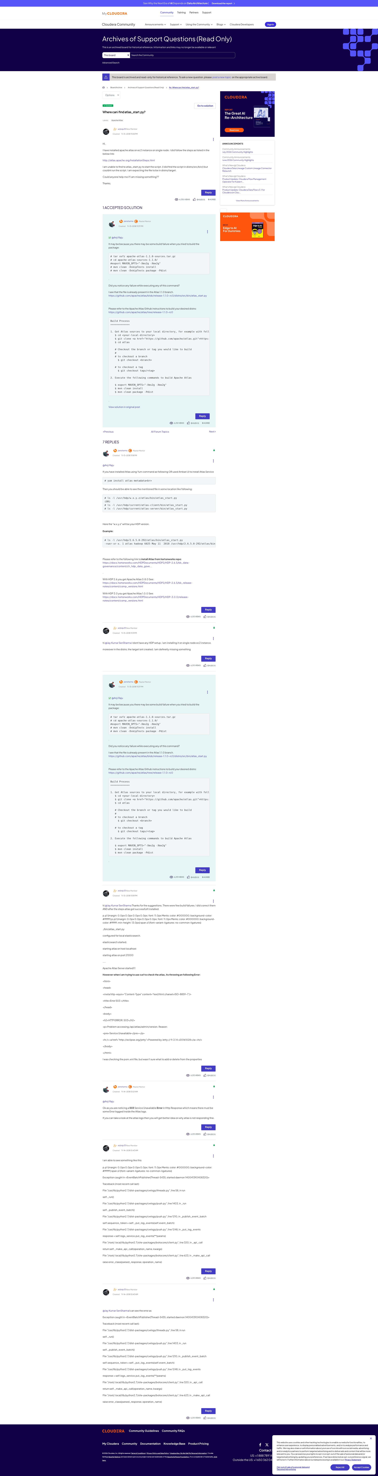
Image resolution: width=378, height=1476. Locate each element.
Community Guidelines (144, 1430)
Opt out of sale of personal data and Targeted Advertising (293, 1468)
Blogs (220, 24)
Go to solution (205, 105)
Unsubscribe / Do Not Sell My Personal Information (188, 1453)
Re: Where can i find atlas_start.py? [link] (184, 87)
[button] (212, 138)
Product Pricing (198, 1443)
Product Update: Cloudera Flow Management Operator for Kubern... (244, 180)
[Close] (371, 1438)
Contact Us (267, 1450)
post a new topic (222, 77)
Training (181, 12)
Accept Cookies (361, 1467)
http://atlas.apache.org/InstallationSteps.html (129, 160)
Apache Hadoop (114, 1457)
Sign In (270, 24)
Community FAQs (173, 1430)
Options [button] (109, 95)
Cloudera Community (118, 24)
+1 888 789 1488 (265, 1455)
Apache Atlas (117, 120)
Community (166, 12)
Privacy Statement (353, 1460)
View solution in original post (124, 406)
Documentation (150, 1443)
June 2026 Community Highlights (238, 160)
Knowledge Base (174, 1443)
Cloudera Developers (242, 24)
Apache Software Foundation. (178, 1457)
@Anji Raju (117, 237)
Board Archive (116, 87)
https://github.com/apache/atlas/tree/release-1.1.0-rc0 (141, 312)
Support (206, 12)
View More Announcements (247, 200)
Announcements (154, 24)
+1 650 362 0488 (265, 1460)
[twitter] (267, 1444)
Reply (208, 192)
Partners (193, 12)
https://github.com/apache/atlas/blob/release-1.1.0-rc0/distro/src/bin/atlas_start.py (158, 295)
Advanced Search (110, 62)
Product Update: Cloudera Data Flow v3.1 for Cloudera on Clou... (243, 191)
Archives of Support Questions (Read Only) (146, 87)
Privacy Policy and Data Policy (158, 1453)
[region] (324, 1455)
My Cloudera (110, 1443)
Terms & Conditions (138, 1453)
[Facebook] (260, 1444)
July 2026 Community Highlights (237, 152)
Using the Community (198, 24)
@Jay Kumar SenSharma (118, 642)
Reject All (340, 1467)
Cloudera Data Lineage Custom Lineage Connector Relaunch (247, 169)
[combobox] (182, 55)
